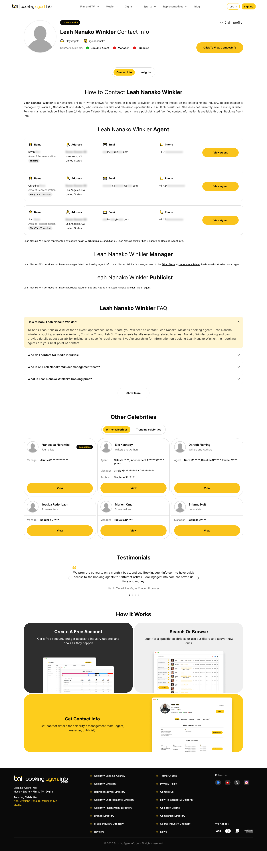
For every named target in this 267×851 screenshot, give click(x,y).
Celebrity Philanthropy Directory (113, 807)
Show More (133, 393)
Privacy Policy (168, 783)
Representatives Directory (109, 791)
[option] (133, 578)
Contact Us (167, 791)
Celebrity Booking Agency (109, 775)
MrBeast (47, 800)
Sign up (248, 6)
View (60, 488)
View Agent (220, 152)
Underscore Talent (189, 264)
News (163, 831)
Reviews (99, 831)
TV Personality (70, 22)
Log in (233, 6)
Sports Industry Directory (175, 823)
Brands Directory (104, 815)
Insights (146, 72)
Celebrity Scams (170, 807)
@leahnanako (97, 41)
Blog (197, 6)
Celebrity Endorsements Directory (114, 799)
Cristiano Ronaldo (30, 800)
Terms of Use (168, 775)
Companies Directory (172, 815)
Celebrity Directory (105, 783)
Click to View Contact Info (219, 47)
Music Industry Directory (109, 823)
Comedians (85, 447)
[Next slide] (198, 578)
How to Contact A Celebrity (176, 799)
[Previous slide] (69, 578)
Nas (16, 800)
